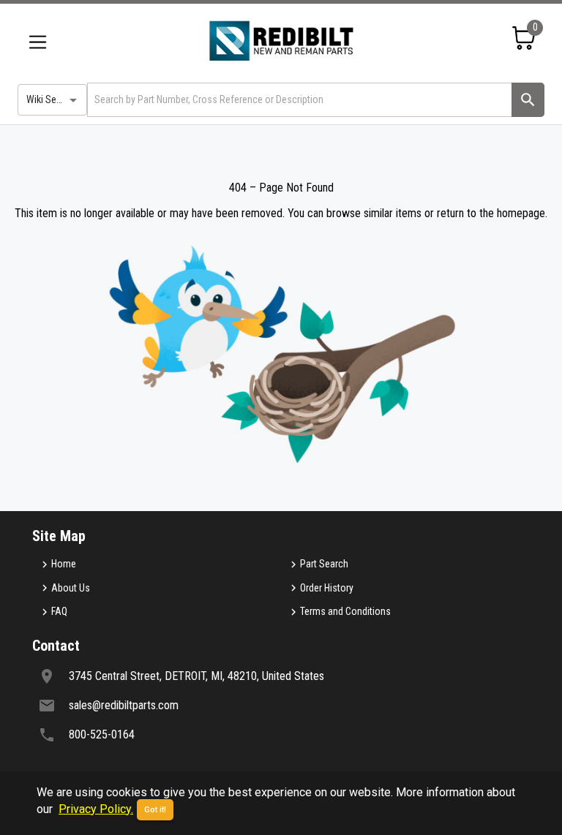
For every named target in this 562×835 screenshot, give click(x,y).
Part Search (324, 564)
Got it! (155, 810)
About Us (70, 588)
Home (63, 564)
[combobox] (298, 100)
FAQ (59, 611)
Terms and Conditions (345, 611)
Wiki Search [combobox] (50, 99)
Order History (326, 588)
